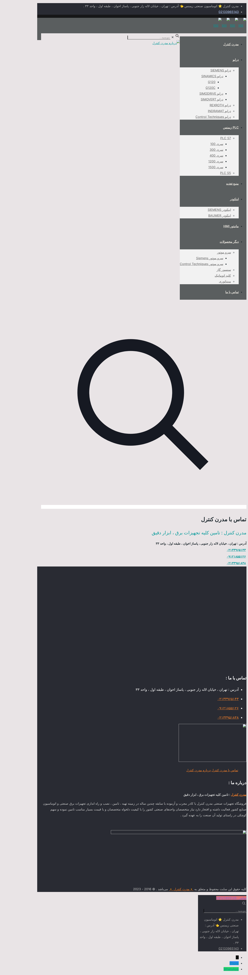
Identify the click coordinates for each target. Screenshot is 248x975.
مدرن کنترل (238, 794)
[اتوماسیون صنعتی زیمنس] (229, 25)
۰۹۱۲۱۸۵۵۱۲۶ (236, 556)
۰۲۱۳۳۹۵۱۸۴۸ (236, 563)
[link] (143, 275)
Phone (234, 963)
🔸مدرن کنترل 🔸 (181, 889)
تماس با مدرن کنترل (224, 770)
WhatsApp (231, 969)
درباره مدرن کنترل (198, 770)
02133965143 (229, 12)
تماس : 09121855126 (231, 898)
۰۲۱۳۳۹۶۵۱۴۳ (236, 550)
